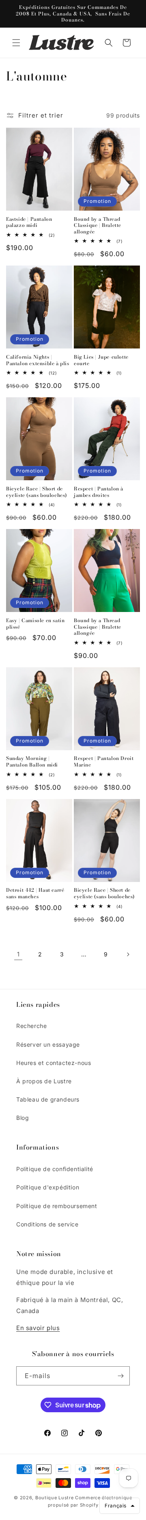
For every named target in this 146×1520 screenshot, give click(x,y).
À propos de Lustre (44, 1081)
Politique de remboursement (56, 1205)
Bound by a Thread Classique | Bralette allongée (97, 225)
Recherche (31, 1025)
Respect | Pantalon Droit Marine (103, 761)
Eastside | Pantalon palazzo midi (29, 222)
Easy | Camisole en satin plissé (35, 623)
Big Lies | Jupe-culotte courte (101, 360)
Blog (22, 1117)
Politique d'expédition (47, 1187)
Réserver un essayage (48, 1044)
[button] (16, 43)
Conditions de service (47, 1224)
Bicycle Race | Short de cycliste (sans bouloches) (36, 492)
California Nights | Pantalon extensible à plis (37, 360)
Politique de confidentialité (54, 1168)
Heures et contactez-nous (53, 1062)
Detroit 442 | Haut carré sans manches (35, 893)
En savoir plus (38, 1328)
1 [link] (18, 954)
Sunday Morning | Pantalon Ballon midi (32, 761)
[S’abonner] (120, 1375)
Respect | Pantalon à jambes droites (98, 492)
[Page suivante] (128, 954)
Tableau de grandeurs (47, 1099)
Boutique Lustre (54, 1497)
